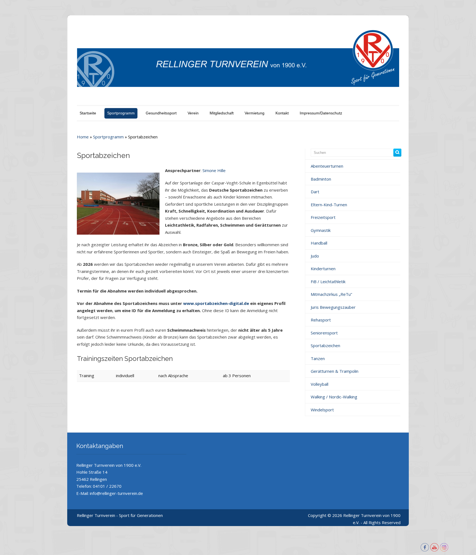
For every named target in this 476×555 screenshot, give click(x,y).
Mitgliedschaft (222, 113)
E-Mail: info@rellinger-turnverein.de (109, 493)
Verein (193, 113)
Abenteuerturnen (327, 166)
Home (83, 137)
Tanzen (318, 358)
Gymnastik (321, 230)
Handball (319, 243)
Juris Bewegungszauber (333, 307)
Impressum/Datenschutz (321, 113)
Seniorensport (324, 333)
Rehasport (321, 320)
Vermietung (254, 113)
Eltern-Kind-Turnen (329, 204)
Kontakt (282, 113)
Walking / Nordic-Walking (334, 397)
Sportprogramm (121, 113)
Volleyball (319, 384)
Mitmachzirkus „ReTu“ (331, 294)
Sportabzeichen (325, 345)
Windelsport (322, 409)
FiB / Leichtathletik (328, 281)
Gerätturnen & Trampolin (334, 371)
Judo (315, 256)
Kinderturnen (323, 268)
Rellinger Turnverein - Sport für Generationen (120, 515)
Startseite (88, 113)
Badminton (321, 179)
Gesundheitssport (161, 113)
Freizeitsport (323, 217)
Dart (315, 191)
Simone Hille (214, 170)
